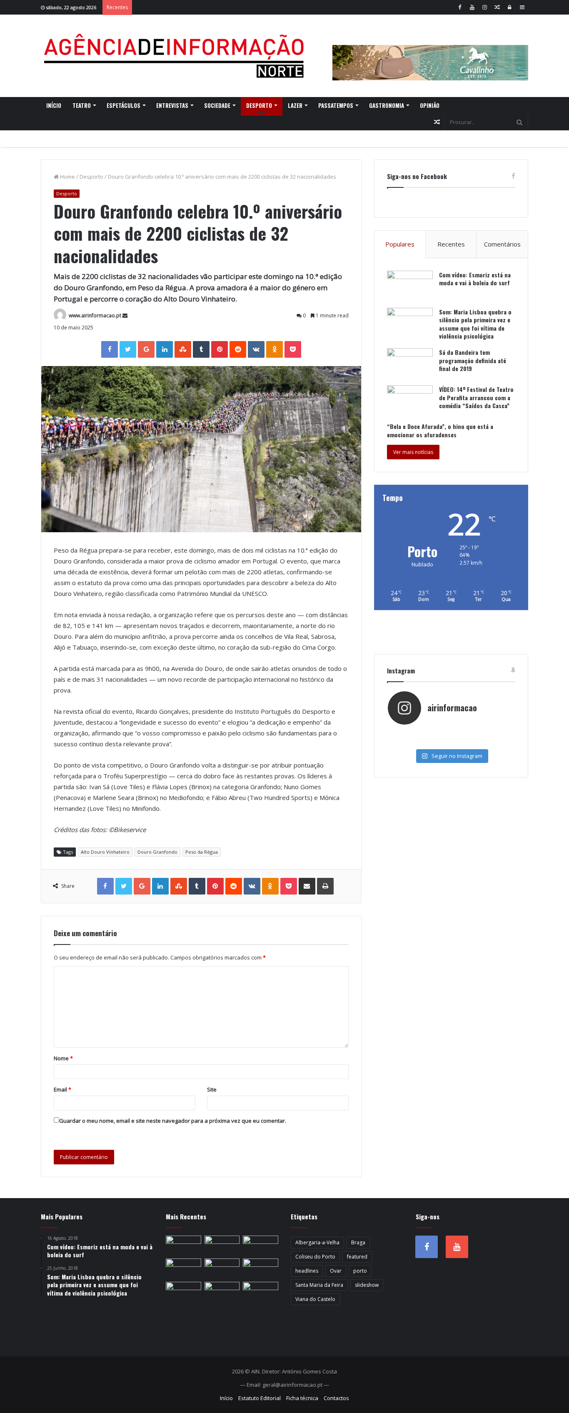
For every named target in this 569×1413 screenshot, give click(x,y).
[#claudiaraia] (451, 733)
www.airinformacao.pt (95, 315)
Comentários (502, 244)
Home (67, 176)
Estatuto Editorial (259, 1398)
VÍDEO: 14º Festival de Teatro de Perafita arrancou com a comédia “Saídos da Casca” (476, 397)
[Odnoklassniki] (274, 349)
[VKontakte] (256, 349)
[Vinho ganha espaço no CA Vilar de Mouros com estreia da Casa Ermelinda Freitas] (260, 1246)
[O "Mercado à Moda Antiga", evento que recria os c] (493, 742)
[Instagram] (484, 7)
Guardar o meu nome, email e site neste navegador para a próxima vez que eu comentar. (172, 1120)
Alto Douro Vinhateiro (105, 852)
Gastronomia (386, 105)
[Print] (325, 886)
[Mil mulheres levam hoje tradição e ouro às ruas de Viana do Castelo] (183, 1292)
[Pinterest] (219, 349)
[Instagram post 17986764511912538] (493, 733)
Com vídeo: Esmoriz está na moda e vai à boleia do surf (475, 278)
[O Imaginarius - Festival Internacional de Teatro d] (409, 733)
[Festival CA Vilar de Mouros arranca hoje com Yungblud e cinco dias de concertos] (222, 1292)
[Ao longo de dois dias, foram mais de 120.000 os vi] (451, 742)
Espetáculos (123, 105)
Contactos (336, 1398)
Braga (358, 1242)
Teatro (81, 105)
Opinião (429, 105)
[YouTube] (472, 7)
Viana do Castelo (315, 1299)
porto (360, 1270)
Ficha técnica (302, 1398)
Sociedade (217, 105)
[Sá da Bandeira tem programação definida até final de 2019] (410, 363)
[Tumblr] (201, 349)
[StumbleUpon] (183, 349)
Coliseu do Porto (315, 1256)
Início (53, 105)
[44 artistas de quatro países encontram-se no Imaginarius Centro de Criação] (183, 1246)
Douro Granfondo (157, 852)
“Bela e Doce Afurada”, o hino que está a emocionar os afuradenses (440, 430)
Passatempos (335, 105)
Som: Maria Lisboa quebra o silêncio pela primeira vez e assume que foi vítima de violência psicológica (475, 324)
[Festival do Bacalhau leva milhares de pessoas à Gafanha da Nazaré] (260, 1268)
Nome (63, 1058)
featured (357, 1256)
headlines (306, 1270)
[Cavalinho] (430, 51)
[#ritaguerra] (409, 742)
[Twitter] (128, 349)
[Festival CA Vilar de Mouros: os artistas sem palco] (222, 1246)
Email (62, 1089)
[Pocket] (292, 349)
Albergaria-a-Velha (317, 1242)
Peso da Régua (201, 852)
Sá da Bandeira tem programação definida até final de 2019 (472, 360)
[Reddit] (238, 349)
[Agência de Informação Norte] (176, 55)
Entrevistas (172, 105)
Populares (399, 244)
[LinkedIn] (164, 349)
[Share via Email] (307, 886)
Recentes (451, 244)
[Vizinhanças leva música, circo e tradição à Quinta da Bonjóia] (183, 1268)
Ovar (336, 1270)
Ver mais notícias (413, 452)
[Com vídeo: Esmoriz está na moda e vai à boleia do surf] (410, 286)
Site (212, 1089)
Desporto (259, 105)
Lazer (295, 105)
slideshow (367, 1284)
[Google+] (146, 349)
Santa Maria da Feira (319, 1284)
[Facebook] (459, 7)
